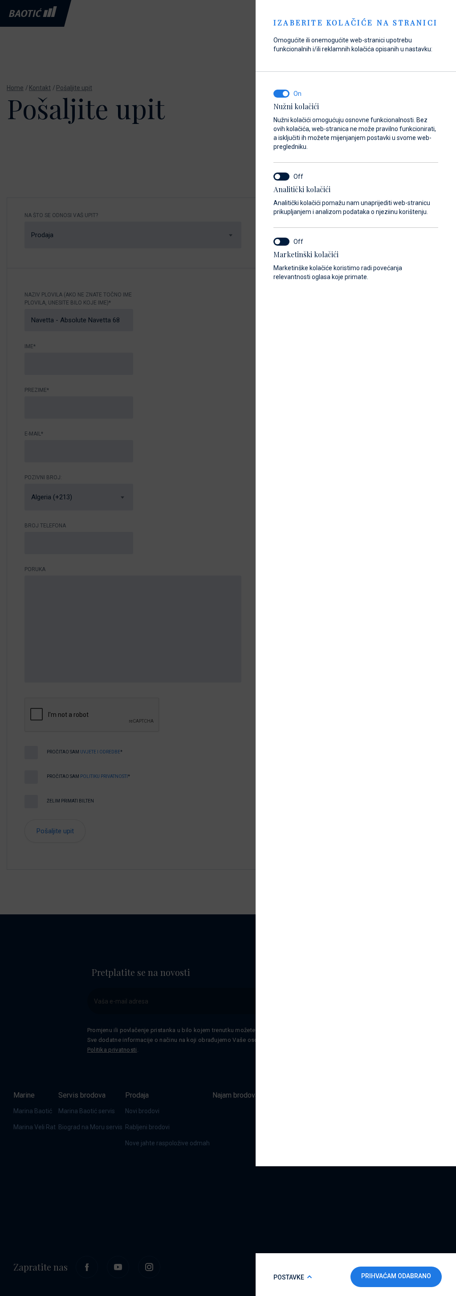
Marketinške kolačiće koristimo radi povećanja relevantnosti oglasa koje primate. (337, 265)
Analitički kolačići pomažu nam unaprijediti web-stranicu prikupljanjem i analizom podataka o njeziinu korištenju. (351, 200)
